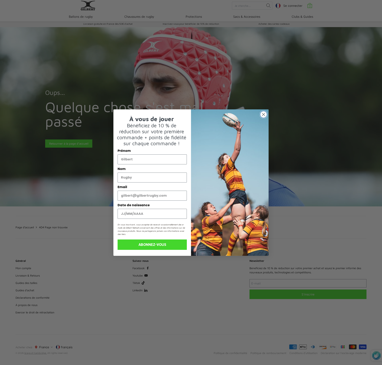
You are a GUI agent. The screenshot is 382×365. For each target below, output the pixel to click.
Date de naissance (134, 205)
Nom (122, 169)
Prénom (124, 150)
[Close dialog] (263, 114)
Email (122, 187)
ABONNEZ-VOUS (152, 244)
